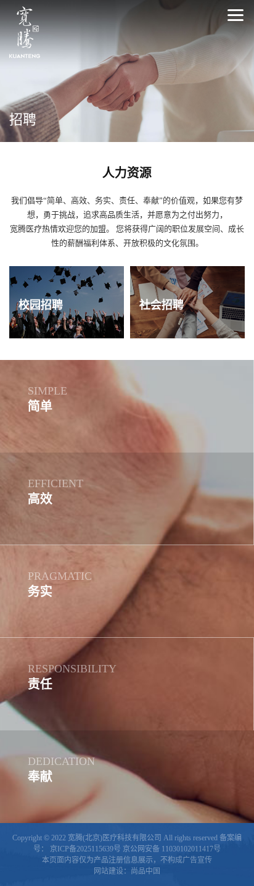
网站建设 (108, 871)
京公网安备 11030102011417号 (172, 849)
